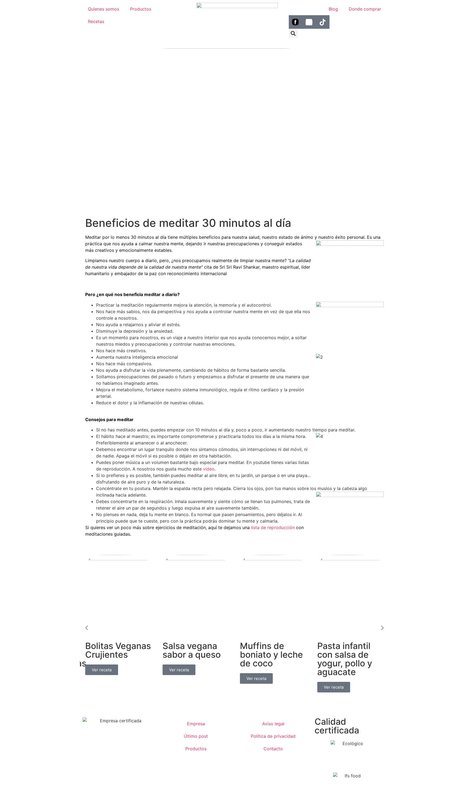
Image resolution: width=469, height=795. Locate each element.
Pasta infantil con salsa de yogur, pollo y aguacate (344, 659)
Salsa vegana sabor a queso (192, 650)
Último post (196, 736)
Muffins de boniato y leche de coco (271, 655)
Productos (140, 9)
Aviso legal (273, 723)
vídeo (208, 469)
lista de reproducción (273, 527)
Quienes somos (103, 9)
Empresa (196, 723)
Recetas (96, 21)
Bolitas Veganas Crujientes (118, 650)
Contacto (273, 748)
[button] (293, 33)
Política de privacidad (273, 736)
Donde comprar (365, 9)
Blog (333, 9)
